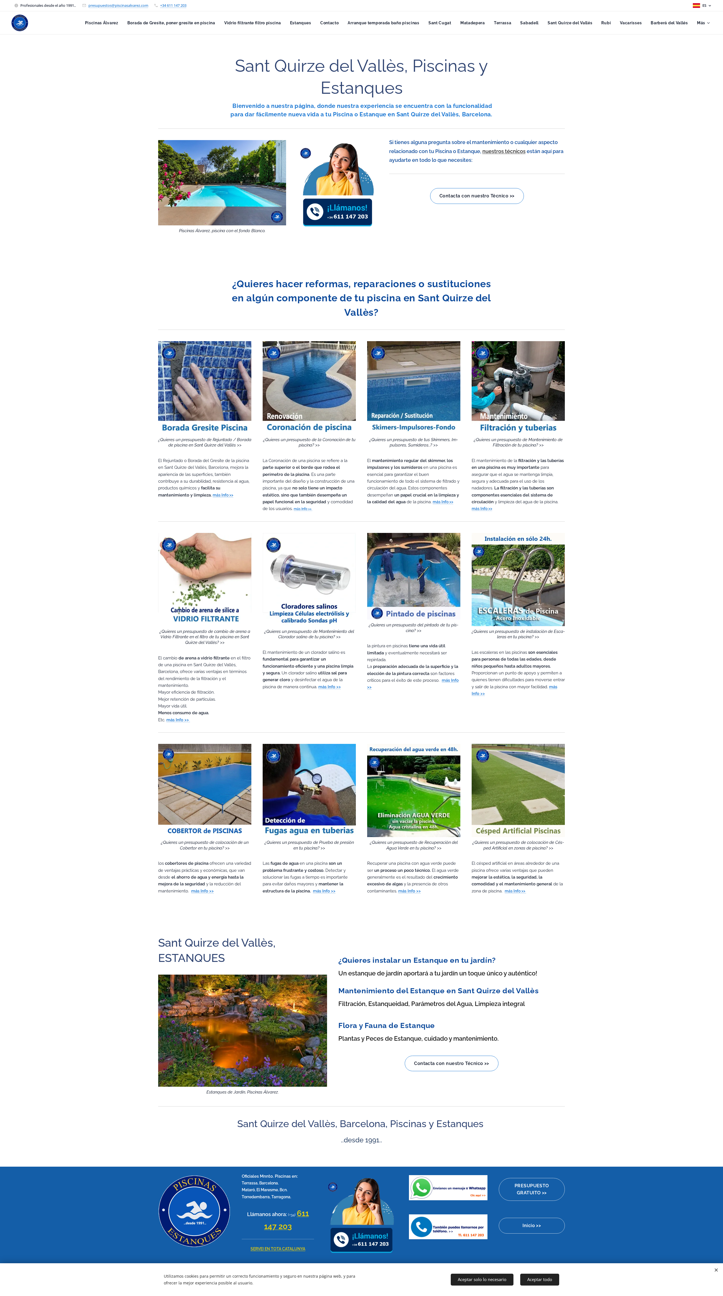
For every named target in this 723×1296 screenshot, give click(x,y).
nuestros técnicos (504, 151)
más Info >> (303, 509)
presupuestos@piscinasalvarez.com (118, 5)
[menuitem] (103, 23)
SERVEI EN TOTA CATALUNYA (278, 1249)
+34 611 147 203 (173, 5)
